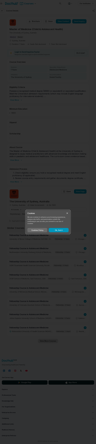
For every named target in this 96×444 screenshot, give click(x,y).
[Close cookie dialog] (67, 213)
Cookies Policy (37, 230)
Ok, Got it (59, 230)
